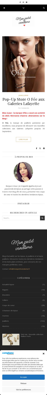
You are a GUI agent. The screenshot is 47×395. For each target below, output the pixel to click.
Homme (5, 316)
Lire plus (23, 139)
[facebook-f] (20, 2)
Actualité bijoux (8, 284)
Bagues (5, 290)
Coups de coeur (8, 305)
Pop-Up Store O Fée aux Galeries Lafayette (24, 101)
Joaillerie (23, 95)
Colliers (5, 300)
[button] (43, 353)
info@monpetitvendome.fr (19, 269)
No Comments (23, 108)
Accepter (23, 377)
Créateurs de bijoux (10, 310)
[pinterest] (26, 2)
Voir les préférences (23, 390)
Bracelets (6, 295)
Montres (5, 326)
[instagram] (23, 2)
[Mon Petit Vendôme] (23, 21)
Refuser (23, 383)
